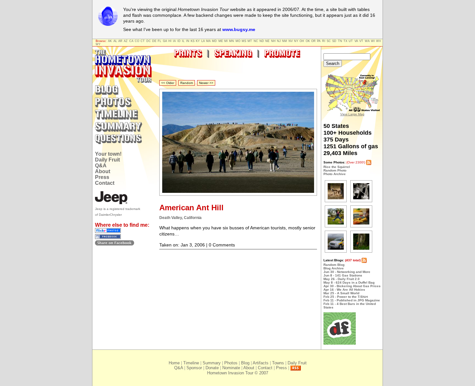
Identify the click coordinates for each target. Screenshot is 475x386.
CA (131, 41)
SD (334, 41)
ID (179, 41)
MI (226, 41)
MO (238, 41)
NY (296, 41)
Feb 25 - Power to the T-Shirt (345, 296)
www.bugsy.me (238, 29)
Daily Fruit (107, 159)
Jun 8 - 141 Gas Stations (342, 275)
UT (351, 41)
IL (183, 41)
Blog (245, 362)
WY (98, 44)
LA (203, 41)
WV (378, 41)
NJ (279, 41)
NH (273, 41)
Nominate (231, 367)
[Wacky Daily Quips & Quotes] (339, 343)
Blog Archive (333, 268)
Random (186, 83)
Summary (212, 362)
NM (284, 41)
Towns (278, 362)
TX (345, 41)
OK (308, 41)
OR (313, 41)
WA (367, 41)
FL (159, 41)
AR (120, 41)
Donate (212, 367)
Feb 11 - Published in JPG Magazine (351, 300)
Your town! (108, 154)
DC (148, 41)
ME (220, 41)
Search (332, 63)
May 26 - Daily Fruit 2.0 (341, 279)
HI (170, 41)
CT (143, 41)
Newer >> (206, 83)
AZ (126, 41)
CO (137, 41)
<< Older (167, 83)
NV (291, 41)
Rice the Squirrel (336, 167)
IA (174, 41)
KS (193, 41)
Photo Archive (334, 174)
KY (198, 41)
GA (165, 41)
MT (250, 41)
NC (256, 41)
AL (115, 41)
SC (329, 41)
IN (187, 41)
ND (261, 41)
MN (231, 41)
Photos (231, 362)
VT (361, 41)
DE (154, 41)
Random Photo (334, 170)
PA (319, 41)
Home (174, 362)
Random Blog (333, 264)
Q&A (101, 165)
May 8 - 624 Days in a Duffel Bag (349, 282)
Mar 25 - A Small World (341, 293)
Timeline (191, 362)
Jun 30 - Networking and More (346, 272)
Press (102, 177)
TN (340, 41)
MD (214, 41)
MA (208, 41)
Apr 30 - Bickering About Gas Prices (352, 286)
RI (323, 41)
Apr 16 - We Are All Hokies (344, 289)
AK (110, 41)
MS (244, 41)
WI (373, 41)
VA (356, 41)
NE (267, 41)
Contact (104, 183)
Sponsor (194, 367)
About (102, 171)
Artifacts (261, 362)
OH (302, 41)
